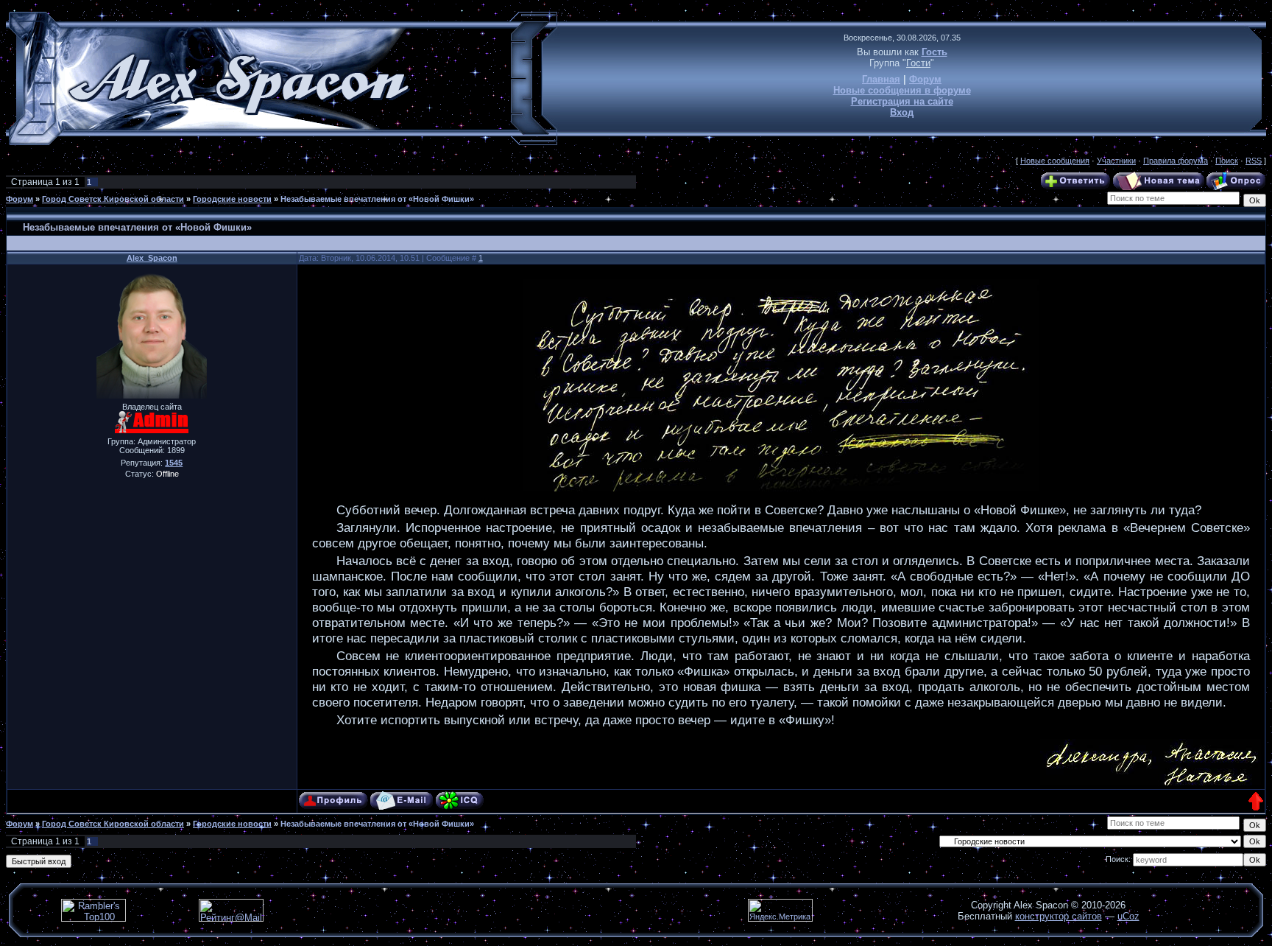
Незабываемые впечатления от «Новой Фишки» (377, 199)
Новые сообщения (1054, 160)
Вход (902, 112)
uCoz (1128, 916)
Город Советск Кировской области (113, 199)
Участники (1116, 160)
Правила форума (1175, 160)
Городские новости (232, 199)
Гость (934, 51)
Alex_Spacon (152, 257)
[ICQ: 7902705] (460, 800)
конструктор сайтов (1058, 916)
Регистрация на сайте (902, 101)
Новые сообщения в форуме (902, 90)
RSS (1254, 160)
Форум (925, 79)
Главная (881, 79)
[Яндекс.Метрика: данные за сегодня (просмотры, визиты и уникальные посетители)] (780, 910)
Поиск (1226, 160)
